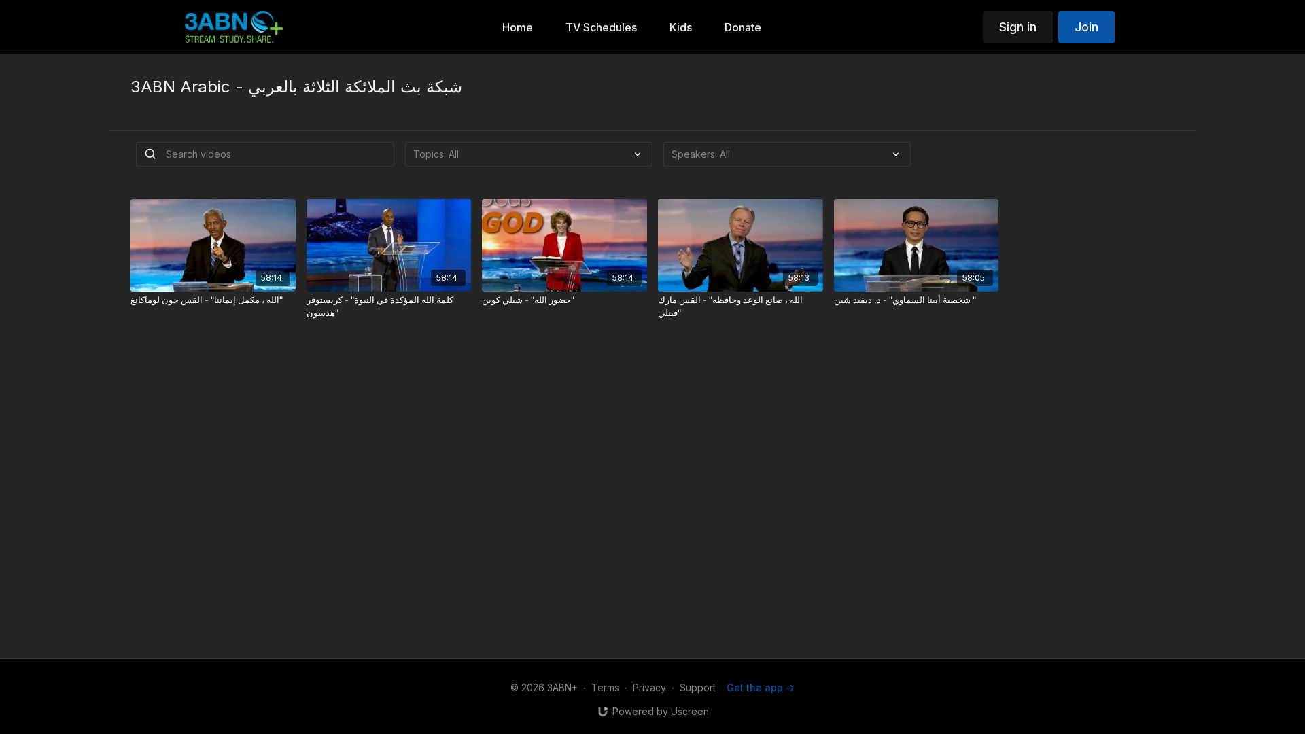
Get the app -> (761, 687)
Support (698, 687)
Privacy (649, 687)
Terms (605, 687)
